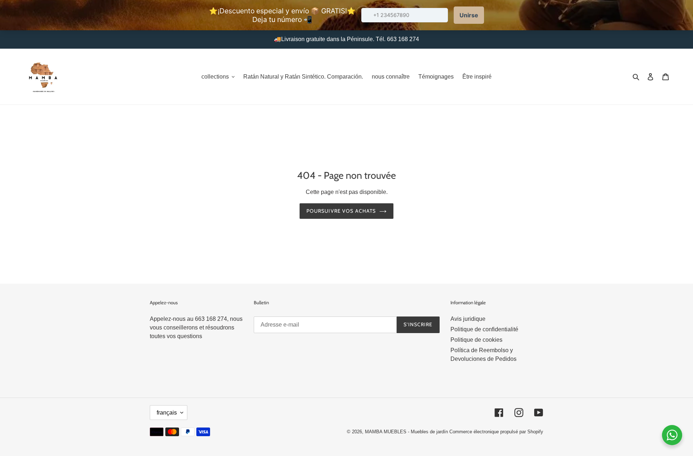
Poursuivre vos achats (341, 211)
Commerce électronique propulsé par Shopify (496, 431)
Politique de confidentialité (484, 329)
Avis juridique (467, 319)
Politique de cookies (476, 340)
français (167, 412)
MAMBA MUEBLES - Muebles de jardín (407, 431)
